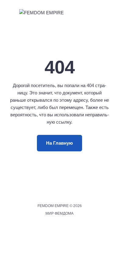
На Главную (59, 143)
